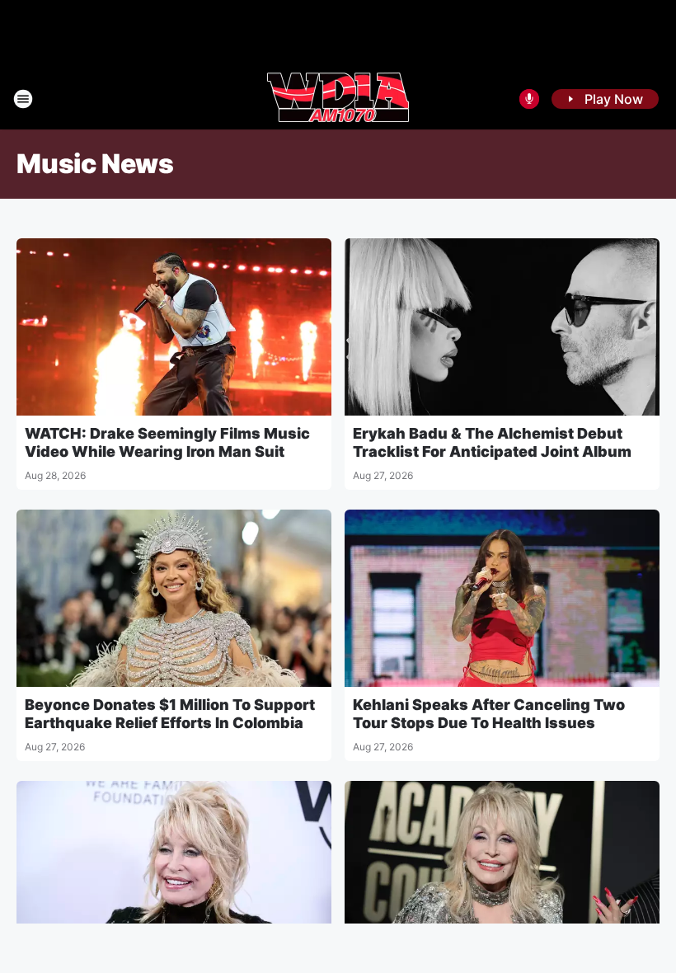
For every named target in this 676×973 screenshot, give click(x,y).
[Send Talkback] (529, 99)
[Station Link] (338, 99)
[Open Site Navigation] (23, 99)
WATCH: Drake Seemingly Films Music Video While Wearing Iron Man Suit (167, 442)
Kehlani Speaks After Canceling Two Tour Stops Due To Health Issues (489, 713)
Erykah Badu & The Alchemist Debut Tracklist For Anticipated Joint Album (492, 442)
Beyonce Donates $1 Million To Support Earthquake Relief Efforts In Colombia (170, 713)
